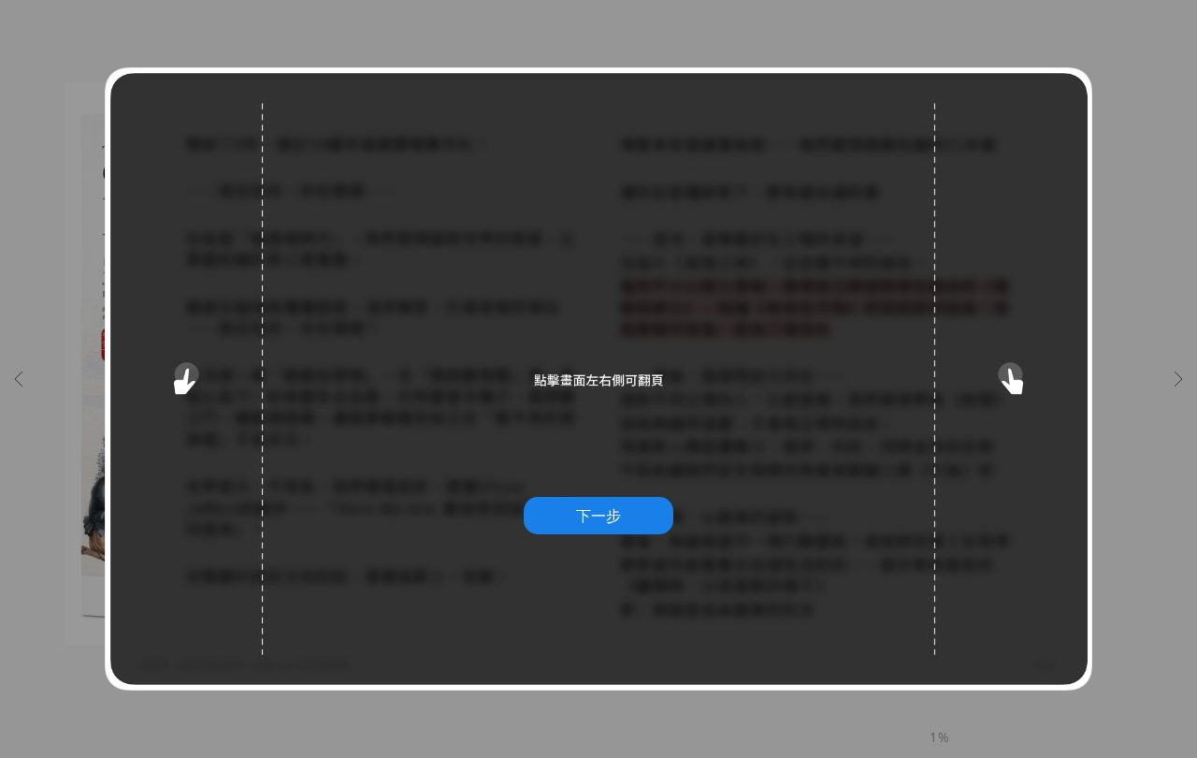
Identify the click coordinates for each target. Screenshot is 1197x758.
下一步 (598, 515)
